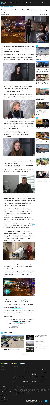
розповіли (21, 319)
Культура (42, 369)
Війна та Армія (25, 381)
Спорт (36, 2)
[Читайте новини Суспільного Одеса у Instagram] (17, 387)
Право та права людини (16, 377)
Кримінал (34, 369)
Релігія (24, 378)
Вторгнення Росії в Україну (23, 2)
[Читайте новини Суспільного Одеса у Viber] (23, 387)
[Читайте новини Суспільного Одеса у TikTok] (31, 387)
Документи (3, 395)
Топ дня (42, 381)
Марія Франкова (6, 14)
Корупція (24, 369)
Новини (2, 369)
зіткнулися (14, 325)
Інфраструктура (44, 372)
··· (38, 2)
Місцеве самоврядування (26, 377)
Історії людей (43, 376)
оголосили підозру (16, 307)
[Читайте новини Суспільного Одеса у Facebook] (14, 387)
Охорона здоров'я (26, 372)
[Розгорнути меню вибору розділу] (11, 2)
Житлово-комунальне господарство (35, 373)
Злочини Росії (35, 378)
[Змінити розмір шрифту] (48, 14)
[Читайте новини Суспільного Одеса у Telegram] (25, 387)
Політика (15, 378)
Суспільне (31, 392)
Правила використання (6, 391)
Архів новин (3, 388)
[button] (2, 46)
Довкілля (15, 372)
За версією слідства (27, 233)
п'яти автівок (18, 321)
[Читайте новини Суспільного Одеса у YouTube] (20, 387)
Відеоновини (34, 381)
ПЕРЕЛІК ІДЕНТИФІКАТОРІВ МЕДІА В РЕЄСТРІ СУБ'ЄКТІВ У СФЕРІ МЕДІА (6, 400)
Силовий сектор (35, 376)
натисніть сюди (27, 393)
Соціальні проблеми (43, 379)
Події (14, 369)
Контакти (3, 386)
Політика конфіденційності (4, 394)
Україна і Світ (31, 2)
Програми (3, 397)
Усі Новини (15, 2)
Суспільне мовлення (5, 389)
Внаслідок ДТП (6, 271)
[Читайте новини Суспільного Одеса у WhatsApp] (28, 387)
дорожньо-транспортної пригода (15, 304)
